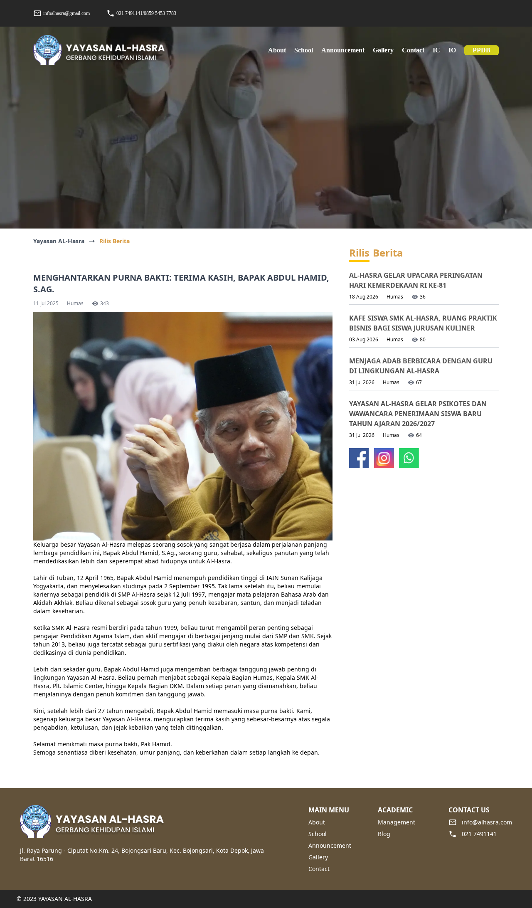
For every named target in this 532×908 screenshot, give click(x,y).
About (316, 822)
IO (452, 50)
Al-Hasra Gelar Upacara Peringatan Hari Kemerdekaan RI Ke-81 (416, 280)
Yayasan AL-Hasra (58, 241)
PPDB (481, 50)
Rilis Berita (114, 241)
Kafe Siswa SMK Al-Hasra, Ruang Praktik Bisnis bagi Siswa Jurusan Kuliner (423, 323)
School (317, 834)
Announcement (343, 50)
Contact (413, 50)
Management (396, 822)
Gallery (383, 50)
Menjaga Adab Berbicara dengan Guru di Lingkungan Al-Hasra (421, 365)
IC (436, 50)
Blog (384, 834)
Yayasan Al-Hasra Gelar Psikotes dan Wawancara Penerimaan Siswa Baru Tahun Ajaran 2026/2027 (418, 413)
